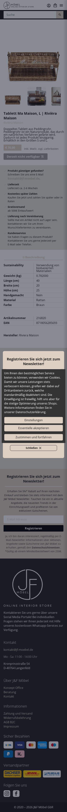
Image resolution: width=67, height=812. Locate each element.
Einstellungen (33, 420)
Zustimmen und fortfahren (34, 437)
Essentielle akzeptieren (33, 428)
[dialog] (33, 406)
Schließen (35, 448)
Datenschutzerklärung (31, 412)
